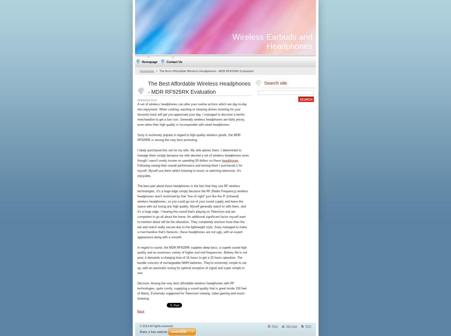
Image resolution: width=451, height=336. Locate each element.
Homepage (147, 71)
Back (140, 311)
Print (275, 326)
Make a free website (153, 332)
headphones (230, 160)
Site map (291, 326)
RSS (308, 326)
